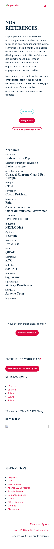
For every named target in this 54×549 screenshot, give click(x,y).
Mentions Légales (39, 524)
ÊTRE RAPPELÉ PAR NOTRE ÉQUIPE (22, 368)
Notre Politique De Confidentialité (31, 530)
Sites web (27, 111)
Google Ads (27, 120)
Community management (27, 129)
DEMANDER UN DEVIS (27, 332)
